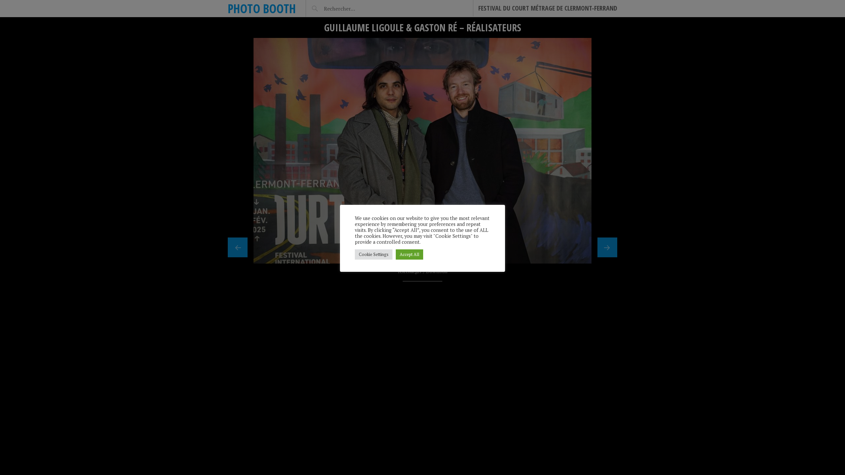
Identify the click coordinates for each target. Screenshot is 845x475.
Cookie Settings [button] (374, 254)
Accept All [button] (409, 254)
